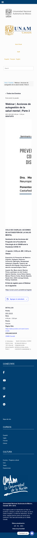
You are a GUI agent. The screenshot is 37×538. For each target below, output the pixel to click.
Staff (18, 52)
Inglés (4, 438)
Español (6, 59)
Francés (5, 440)
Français (12, 59)
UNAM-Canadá (10, 336)
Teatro (5, 465)
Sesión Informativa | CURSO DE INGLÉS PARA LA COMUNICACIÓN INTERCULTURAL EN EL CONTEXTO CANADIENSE (23, 345)
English (18, 59)
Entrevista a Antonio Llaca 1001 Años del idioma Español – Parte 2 (10, 345)
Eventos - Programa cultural (11, 460)
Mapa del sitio (7, 419)
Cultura (5, 443)
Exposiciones (7, 468)
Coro (4, 463)
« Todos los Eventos (13, 93)
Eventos (11, 83)
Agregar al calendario (17, 299)
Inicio (5, 83)
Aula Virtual (18, 44)
